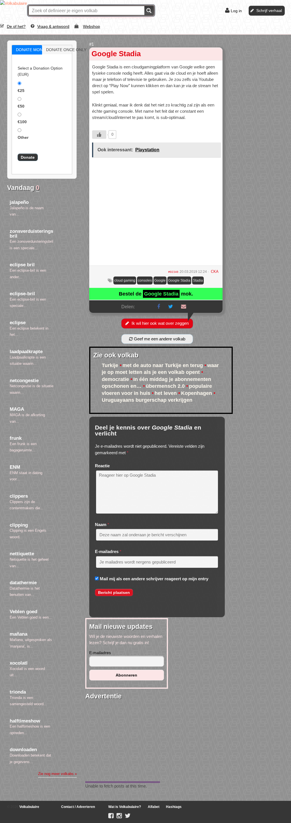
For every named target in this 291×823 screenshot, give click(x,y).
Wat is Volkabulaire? (124, 807)
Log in (236, 11)
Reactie (102, 465)
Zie (57, 774)
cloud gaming (124, 280)
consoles (145, 280)
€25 (21, 90)
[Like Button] (99, 134)
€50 (21, 106)
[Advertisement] (156, 213)
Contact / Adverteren (78, 807)
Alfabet (153, 807)
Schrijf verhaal (269, 10)
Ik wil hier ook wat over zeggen (160, 323)
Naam (100, 524)
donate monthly (33, 49)
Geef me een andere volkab (159, 338)
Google (160, 280)
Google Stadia (116, 53)
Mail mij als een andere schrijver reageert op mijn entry (154, 578)
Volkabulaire (28, 807)
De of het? (16, 26)
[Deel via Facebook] (158, 306)
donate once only (63, 49)
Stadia (198, 280)
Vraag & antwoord (53, 26)
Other (23, 137)
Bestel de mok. (156, 294)
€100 (22, 122)
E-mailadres (107, 551)
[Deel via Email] (183, 306)
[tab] (27, 50)
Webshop (91, 26)
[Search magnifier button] (148, 10)
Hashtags (174, 807)
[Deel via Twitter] (170, 306)
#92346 (173, 271)
